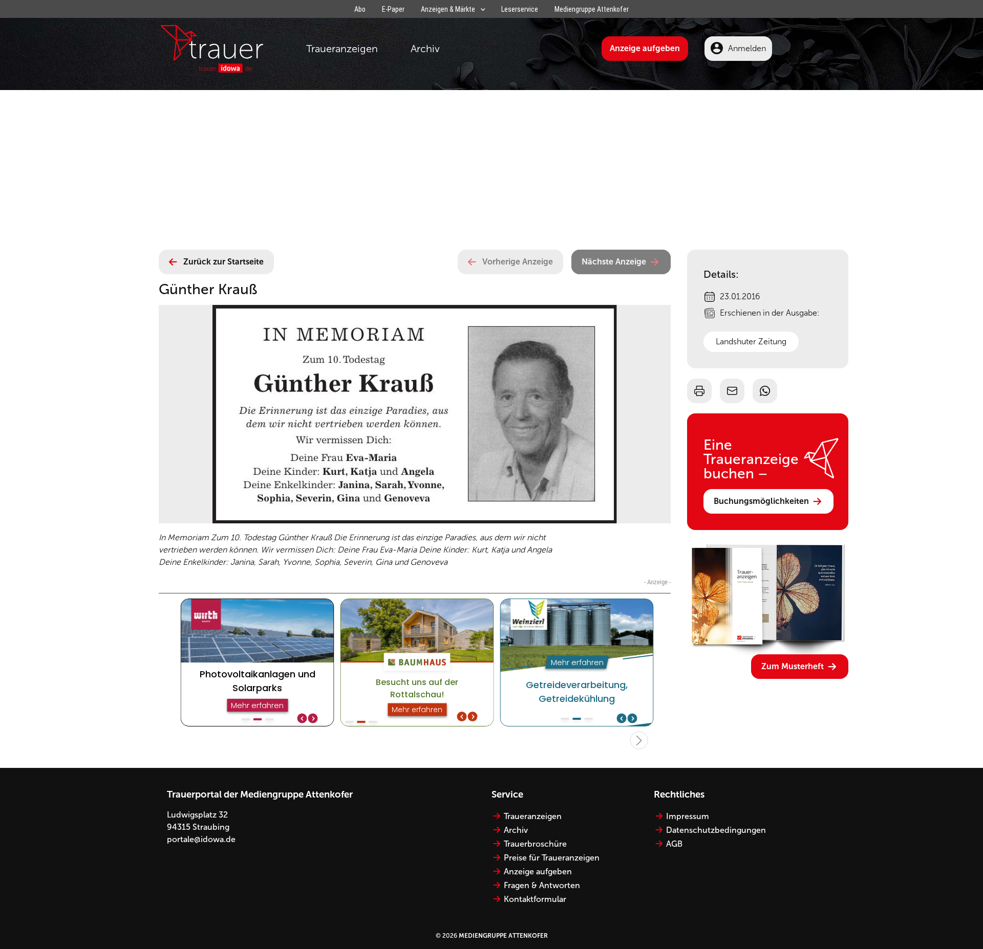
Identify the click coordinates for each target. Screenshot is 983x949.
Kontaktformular (535, 899)
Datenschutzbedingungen (716, 830)
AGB (674, 844)
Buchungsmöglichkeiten (761, 501)
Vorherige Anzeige (517, 261)
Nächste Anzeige (614, 261)
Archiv (425, 48)
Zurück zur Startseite (223, 261)
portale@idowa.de (201, 839)
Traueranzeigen (342, 48)
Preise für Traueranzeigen (552, 857)
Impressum (687, 816)
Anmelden (747, 48)
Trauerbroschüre (535, 844)
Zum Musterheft (792, 666)
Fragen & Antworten (542, 885)
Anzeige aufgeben (645, 48)
